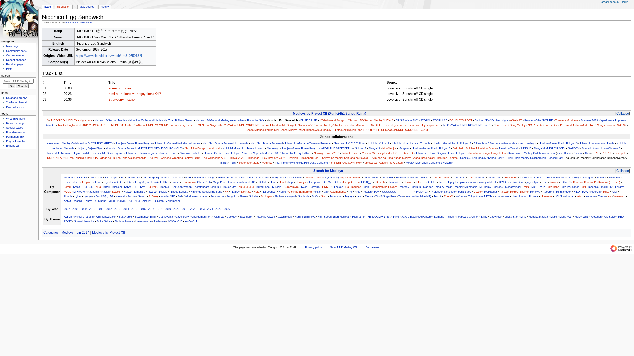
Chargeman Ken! (201, 216)
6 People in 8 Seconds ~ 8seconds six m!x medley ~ (505, 143)
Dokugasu (588, 177)
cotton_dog (494, 177)
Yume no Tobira (119, 88)
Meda (449, 186)
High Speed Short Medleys (334, 216)
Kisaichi (117, 186)
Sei (180, 196)
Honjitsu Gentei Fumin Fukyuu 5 (431, 148)
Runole (68, 196)
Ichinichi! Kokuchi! (378, 143)
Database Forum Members (547, 177)
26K (92, 177)
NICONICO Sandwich (78, 22)
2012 (109, 208)
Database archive (16, 97)
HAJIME (262, 182)
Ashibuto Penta (314, 177)
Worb (580, 196)
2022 (193, 208)
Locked (338, 186)
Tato (401, 196)
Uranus (568, 153)
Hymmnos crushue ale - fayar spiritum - (416, 125)
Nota (256, 191)
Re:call (504, 191)
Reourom (548, 191)
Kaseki (602, 182)
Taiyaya (349, 196)
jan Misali (490, 182)
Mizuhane (553, 186)
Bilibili (153, 216)
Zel (130, 201)
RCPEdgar (490, 191)
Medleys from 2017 (75, 232)
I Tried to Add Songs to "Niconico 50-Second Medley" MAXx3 (356, 120)
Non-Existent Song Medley (510, 125)
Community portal (16, 50)
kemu (67, 186)
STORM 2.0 (440, 120)
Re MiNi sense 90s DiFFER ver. (370, 125)
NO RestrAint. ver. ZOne (543, 125)
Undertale (160, 221)
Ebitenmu (614, 177)
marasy (404, 186)
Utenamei (546, 196)
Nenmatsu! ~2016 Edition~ (349, 143)
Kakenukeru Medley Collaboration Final (531, 153)
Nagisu (105, 191)
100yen (68, 177)
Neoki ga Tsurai (508, 148)
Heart (233, 163)
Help (9, 68)
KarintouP (590, 182)
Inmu (396, 216)
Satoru (142, 196)
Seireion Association (196, 196)
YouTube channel (16, 102)
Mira (526, 186)
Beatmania (141, 216)
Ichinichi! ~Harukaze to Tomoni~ (411, 143)
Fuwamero (188, 182)
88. (122, 177)
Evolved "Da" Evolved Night (491, 120)
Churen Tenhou (441, 177)
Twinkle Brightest (68, 125)
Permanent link (15, 136)
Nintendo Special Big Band (206, 191)
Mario (553, 216)
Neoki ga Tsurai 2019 (326, 153)
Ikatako (431, 182)
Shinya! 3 (374, 148)
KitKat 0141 (131, 186)
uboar (505, 196)
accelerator (133, 177)
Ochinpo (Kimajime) (300, 191)
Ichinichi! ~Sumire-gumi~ (109, 153)
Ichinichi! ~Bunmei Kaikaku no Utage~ (177, 143)
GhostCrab (204, 182)
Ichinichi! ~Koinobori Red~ (304, 157)
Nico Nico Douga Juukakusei (202, 148)
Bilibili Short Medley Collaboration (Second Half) (535, 157)
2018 (159, 208)
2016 (143, 208)
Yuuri (112, 201)
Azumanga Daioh (106, 216)
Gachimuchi (285, 216)
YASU (67, 201)
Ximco (602, 196)
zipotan (159, 201)
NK (226, 191)
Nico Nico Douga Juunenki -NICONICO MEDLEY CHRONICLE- (144, 148)
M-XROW (79, 191)
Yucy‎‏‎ (89, 201)
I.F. (423, 182)
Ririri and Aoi (563, 191)
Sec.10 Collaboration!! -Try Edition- (290, 153)
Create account (610, 1)
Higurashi (358, 216)
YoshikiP (78, 201)
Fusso (175, 182)
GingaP (217, 182)
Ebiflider (601, 177)
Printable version (16, 132)
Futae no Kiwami (265, 216)
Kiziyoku (153, 186)
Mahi (366, 186)
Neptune (578, 153)
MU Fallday (617, 186)
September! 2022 (249, 162)
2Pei (99, 177)
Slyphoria (303, 196)
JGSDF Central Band (511, 182)
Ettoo (98, 182)
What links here (15, 118)
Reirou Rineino (519, 191)
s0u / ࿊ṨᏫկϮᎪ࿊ (103, 196)
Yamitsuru (619, 196)
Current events (15, 55)
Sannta (131, 196)
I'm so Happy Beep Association (457, 182)
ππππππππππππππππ (398, 191)
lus (347, 186)
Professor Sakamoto (443, 191)
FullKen (164, 182)
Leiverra (315, 186)
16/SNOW (81, 177)
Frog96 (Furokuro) (146, 182)
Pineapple (620, 153)
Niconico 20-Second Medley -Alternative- (220, 120)
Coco (471, 177)
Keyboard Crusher (467, 216)
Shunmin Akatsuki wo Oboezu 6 (601, 148)
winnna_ (569, 196)
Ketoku (77, 186)
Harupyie (301, 182)
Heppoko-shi (351, 182)
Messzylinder (513, 186)
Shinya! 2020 (236, 157)
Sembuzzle (217, 196)
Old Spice (610, 216)
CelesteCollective (418, 177)
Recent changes (16, 59)
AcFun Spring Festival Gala (159, 177)
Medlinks (267, 162)
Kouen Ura (229, 186)
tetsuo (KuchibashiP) (418, 196)
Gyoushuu (240, 182)
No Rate (246, 191)
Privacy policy (313, 247)
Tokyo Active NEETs (480, 196)
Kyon (304, 186)
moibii (604, 186)
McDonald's (582, 216)
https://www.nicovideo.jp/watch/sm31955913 (107, 56)
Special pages (14, 127)
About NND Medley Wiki (343, 247)
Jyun (536, 182)
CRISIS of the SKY (407, 120)
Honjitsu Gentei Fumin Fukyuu (134, 143)
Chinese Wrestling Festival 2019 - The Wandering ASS (193, 157)
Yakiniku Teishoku (190, 153)
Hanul (282, 182)
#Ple (357, 191)
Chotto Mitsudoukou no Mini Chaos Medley (271, 129)
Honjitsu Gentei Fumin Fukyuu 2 (452, 143)
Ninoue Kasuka (179, 191)
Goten (228, 182)
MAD (523, 216)
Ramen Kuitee (168, 153)
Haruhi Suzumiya (305, 216)
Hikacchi (380, 182)
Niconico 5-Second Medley (111, 120)
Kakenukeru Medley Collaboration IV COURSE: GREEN (80, 143)
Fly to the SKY (255, 120)
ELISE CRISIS (308, 120)
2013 (117, 208)
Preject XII (422, 191)
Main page (12, 46)
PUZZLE (607, 153)
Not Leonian (269, 191)
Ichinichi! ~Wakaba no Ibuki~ (597, 143)
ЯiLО (577, 191)
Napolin (116, 191)
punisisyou (464, 191)
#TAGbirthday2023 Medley (315, 129)
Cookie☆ (232, 216)
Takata (369, 196)
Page (47, 6)
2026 (227, 208)
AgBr (188, 177)
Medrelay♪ (273, 148)
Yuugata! (404, 148)
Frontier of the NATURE (538, 120)
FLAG (129, 182)
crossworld (510, 177)
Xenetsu (591, 196)
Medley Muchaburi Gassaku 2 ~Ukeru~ (429, 162)
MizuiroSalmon (570, 186)
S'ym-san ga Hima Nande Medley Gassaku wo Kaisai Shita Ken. (409, 157)
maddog (356, 186)
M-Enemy (485, 186)
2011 (101, 208)
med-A (439, 186)
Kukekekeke (246, 186)
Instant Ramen (350, 153)
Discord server (15, 107)
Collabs (480, 177)
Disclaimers (373, 247)
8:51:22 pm (111, 177)
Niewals (162, 191)
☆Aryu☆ (277, 177)
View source (87, 6)
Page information (16, 141)
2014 (126, 208)
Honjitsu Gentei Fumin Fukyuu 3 (558, 143)
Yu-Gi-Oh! (191, 221)
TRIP (596, 153)
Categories (51, 232)
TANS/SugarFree (385, 196)
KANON (566, 182)
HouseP (408, 182)
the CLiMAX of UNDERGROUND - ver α (152, 125)
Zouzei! (154, 157)
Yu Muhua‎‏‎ (100, 201)
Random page (14, 64)
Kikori (106, 186)
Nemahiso (139, 191)
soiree (454, 157)
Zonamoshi (173, 201)
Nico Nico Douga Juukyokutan (487, 153)
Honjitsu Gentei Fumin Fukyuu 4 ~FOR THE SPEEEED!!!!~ (317, 148)
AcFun (68, 216)
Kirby (484, 216)
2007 (67, 208)
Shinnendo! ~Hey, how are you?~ (266, 157)
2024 (210, 208)
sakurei (120, 196)
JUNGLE (525, 148)
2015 (134, 208)
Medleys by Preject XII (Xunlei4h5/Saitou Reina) (329, 113)
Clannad (219, 216)
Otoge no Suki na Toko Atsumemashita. (123, 157)
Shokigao (266, 196)
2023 (202, 208)
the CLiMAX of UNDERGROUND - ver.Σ (467, 125)
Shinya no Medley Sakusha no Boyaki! (345, 157)
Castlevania (166, 216)
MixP (534, 186)
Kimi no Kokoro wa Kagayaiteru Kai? (134, 94)
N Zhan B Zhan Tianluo (179, 120)
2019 (168, 208)
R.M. (585, 191)
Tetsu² (437, 196)
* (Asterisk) (332, 177)
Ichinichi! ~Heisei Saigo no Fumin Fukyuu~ (441, 153)
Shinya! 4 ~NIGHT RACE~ (549, 148)
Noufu (282, 191)
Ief (417, 182)
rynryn (88, 196)
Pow (376, 191)
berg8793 (387, 177)
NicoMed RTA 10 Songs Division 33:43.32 (601, 125)
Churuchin (459, 177)
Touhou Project (124, 221)
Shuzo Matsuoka (84, 221)
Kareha (577, 182)
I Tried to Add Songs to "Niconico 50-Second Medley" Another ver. (309, 125)
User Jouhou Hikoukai (525, 196)
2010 (92, 208)
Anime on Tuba (226, 177)
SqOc (315, 196)
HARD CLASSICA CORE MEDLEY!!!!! (103, 125)
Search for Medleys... (329, 171)
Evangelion (246, 216)
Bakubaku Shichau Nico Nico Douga (475, 148)
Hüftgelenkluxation (345, 129)
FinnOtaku (116, 182)
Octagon (596, 216)
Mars (559, 153)
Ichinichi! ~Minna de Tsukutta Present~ (308, 143)
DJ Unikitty (573, 177)
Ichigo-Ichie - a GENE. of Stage (198, 125)
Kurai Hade (263, 186)
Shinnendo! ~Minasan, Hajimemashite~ (69, 153)
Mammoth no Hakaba (384, 186)
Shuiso (278, 196)
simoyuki (290, 196)
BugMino (401, 177)
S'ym (324, 196)
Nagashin (93, 191)
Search (5, 75)
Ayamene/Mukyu (351, 177)
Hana (273, 182)
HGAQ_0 (366, 182)
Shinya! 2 (360, 148)
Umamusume (143, 221)
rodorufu (595, 191)
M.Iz (542, 186)
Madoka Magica (538, 216)
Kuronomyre (291, 186)
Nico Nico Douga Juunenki (267, 143)
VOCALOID (175, 221)
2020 (176, 208)
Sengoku (231, 196)
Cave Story (182, 216)
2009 (84, 208)
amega (211, 177)
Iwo (480, 182)
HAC (252, 182)
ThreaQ (448, 196)
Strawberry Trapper (122, 99)
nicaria (152, 191)
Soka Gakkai (104, 221)
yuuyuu (121, 201)
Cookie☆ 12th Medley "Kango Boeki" (482, 157)
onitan (317, 191)
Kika (98, 186)
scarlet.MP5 (168, 196)
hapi (290, 182)
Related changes (16, 123)
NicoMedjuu (389, 148)
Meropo (498, 186)
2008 (75, 208)
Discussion (63, 6)
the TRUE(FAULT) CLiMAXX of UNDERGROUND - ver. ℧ (393, 129)
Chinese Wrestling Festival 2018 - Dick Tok (388, 153)
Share (243, 196)
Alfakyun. (199, 177)
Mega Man (565, 216)
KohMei (164, 186)
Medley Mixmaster (466, 186)
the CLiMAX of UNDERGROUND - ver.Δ (243, 125)
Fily (106, 182)
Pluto (587, 153)
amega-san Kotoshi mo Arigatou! (384, 162)
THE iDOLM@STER (378, 216)
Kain (544, 182)
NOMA (235, 191)
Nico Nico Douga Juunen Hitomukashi (225, 143)
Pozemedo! (567, 125)
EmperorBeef (72, 182)
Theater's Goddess (567, 120)
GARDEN (574, 148)
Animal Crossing (84, 216)
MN (584, 186)
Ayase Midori (371, 177)
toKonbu (461, 196)
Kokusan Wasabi (182, 186)
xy (609, 196)
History (105, 6)
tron (497, 196)
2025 (218, 208)
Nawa (127, 191)
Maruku (416, 186)
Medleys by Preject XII (108, 232)
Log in (625, 1)
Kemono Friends (444, 216)
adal (180, 177)
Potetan (367, 191)
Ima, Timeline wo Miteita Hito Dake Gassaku (301, 162)
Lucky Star (511, 216)
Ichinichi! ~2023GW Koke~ (346, 162)
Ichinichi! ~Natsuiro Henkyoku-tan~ (243, 148)
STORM (425, 120)
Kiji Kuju (88, 186)
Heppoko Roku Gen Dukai (325, 182)
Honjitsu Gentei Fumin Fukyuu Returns (227, 153)
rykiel (78, 196)
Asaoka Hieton (293, 177)
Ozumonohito (338, 191)
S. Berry (153, 196)
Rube (606, 191)
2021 (185, 208)
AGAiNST (516, 120)
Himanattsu (394, 182)
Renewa (535, 191)
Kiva (142, 186)
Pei (350, 191)
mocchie (593, 186)
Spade (224, 163)
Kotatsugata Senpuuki (208, 186)
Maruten (428, 186)
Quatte (478, 191)
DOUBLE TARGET (460, 120)
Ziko (137, 201)
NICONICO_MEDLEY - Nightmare (71, 120)
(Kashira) (614, 182)
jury (529, 182)
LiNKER (327, 186)
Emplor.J (87, 182)
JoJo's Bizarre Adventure (416, 216)
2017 (151, 208)
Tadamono (336, 196)
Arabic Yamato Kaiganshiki (253, 177)
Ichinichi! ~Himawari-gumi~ (142, 153)
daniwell (524, 177)
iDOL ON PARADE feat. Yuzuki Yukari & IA (72, 157)
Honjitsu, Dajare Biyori (90, 148)
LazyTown (496, 216)
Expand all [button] (12, 145)
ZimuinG (147, 201)
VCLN (558, 196)
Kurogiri (276, 186)
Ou (326, 191)
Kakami (554, 182)
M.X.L (67, 191)
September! (260, 153)
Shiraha (253, 196)
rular (614, 191)
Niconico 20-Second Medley (146, 120)
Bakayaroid (125, 216)
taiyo (359, 196)
